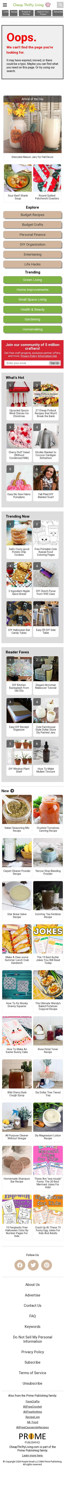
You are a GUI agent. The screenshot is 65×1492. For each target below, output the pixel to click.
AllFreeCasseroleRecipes (32, 1427)
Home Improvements (33, 290)
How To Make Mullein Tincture (45, 770)
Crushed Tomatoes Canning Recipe (48, 829)
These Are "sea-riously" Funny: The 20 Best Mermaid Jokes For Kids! (48, 1183)
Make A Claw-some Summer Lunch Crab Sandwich (17, 960)
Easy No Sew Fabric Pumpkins (19, 496)
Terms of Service (32, 1373)
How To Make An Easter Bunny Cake (17, 1051)
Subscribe (32, 1362)
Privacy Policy (29, 356)
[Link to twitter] (33, 1265)
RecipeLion (32, 1417)
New (5, 791)
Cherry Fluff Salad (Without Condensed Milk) (19, 455)
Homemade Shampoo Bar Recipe (17, 1180)
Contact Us (32, 1305)
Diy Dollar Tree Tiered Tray (48, 1094)
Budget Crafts (32, 225)
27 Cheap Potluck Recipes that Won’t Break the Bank (46, 413)
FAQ (32, 1316)
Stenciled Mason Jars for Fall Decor (32, 157)
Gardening (32, 319)
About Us (32, 1284)
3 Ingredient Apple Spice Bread (19, 593)
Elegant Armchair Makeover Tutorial (45, 686)
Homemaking (33, 329)
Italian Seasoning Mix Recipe (17, 829)
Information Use (47, 356)
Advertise (32, 1295)
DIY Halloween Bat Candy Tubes (19, 631)
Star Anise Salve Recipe (17, 916)
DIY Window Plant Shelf (19, 770)
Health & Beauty (33, 309)
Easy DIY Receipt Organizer (19, 728)
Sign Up (54, 363)
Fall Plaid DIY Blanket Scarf (46, 496)
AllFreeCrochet (32, 1406)
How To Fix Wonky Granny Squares (17, 1005)
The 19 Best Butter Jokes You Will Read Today (48, 960)
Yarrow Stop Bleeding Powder (48, 872)
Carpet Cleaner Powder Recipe (17, 872)
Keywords (32, 1326)
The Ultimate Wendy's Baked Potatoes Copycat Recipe (48, 1006)
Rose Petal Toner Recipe (48, 1051)
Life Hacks (32, 264)
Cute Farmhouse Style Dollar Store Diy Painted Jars (46, 730)
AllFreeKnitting (32, 1412)
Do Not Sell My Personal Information (32, 1339)
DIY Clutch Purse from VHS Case (46, 593)
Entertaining (33, 254)
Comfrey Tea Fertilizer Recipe (48, 916)
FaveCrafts (33, 1401)
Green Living (32, 280)
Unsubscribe (32, 1383)
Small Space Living (32, 299)
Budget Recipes (32, 215)
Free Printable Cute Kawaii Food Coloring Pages (46, 552)
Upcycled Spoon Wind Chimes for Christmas (19, 413)
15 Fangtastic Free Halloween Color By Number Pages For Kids (16, 1231)
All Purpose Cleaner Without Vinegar (16, 1137)
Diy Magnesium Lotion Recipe (48, 1137)
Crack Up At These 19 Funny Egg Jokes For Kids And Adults (48, 1230)
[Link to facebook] (19, 1265)
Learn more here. (32, 1455)
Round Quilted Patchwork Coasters (47, 197)
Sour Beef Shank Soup (18, 197)
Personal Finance (33, 235)
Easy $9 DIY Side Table (46, 631)
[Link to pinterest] (46, 1265)
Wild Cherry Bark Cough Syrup (17, 1094)
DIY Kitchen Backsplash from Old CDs (19, 688)
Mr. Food (32, 1422)
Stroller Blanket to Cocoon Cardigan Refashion (45, 455)
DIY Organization (32, 244)
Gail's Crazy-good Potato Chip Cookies (19, 552)
